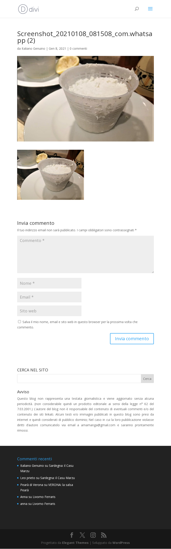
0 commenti (78, 48)
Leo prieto (27, 478)
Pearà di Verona (31, 485)
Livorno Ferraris (44, 497)
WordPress (121, 543)
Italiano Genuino (33, 48)
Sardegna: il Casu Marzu (57, 478)
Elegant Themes (75, 543)
